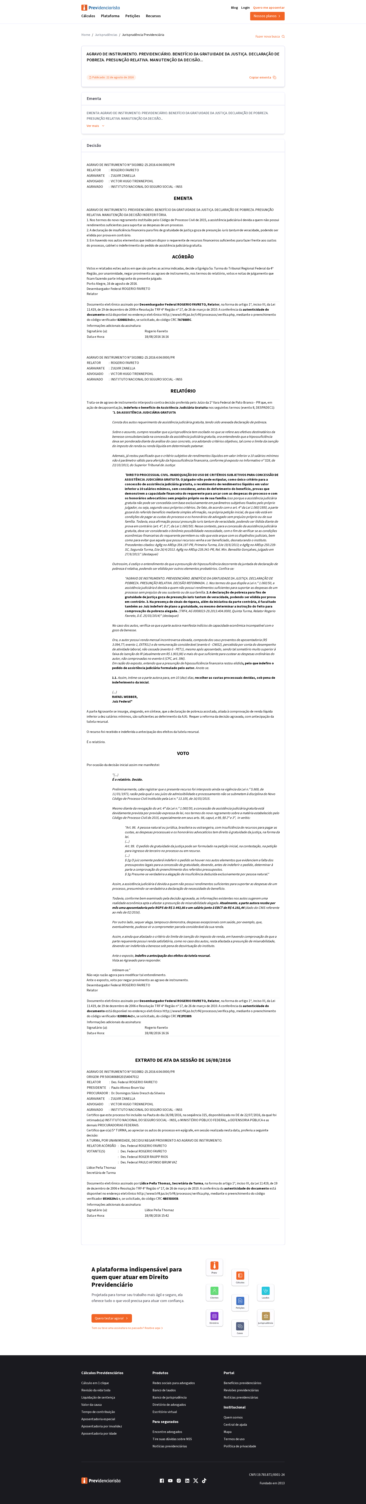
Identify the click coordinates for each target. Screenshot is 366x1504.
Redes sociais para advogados (173, 1383)
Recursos (153, 16)
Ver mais (93, 125)
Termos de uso (234, 1439)
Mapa (228, 1432)
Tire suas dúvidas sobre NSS (172, 1439)
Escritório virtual (164, 1412)
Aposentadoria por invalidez (101, 1426)
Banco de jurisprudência (169, 1397)
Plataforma (110, 16)
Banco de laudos (164, 1390)
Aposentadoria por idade (99, 1433)
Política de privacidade (240, 1446)
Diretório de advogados (169, 1405)
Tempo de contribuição (98, 1412)
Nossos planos (265, 16)
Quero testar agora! (109, 1318)
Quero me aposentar (269, 7)
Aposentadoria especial (98, 1419)
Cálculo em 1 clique (95, 1383)
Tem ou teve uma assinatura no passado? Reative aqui (126, 1328)
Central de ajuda (235, 1425)
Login (245, 7)
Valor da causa (91, 1405)
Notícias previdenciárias (169, 1446)
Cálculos (88, 16)
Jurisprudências (106, 34)
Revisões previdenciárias (241, 1390)
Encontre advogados (167, 1432)
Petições (132, 16)
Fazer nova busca (267, 36)
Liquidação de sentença (98, 1397)
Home (85, 34)
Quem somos (233, 1417)
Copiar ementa (260, 77)
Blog (234, 7)
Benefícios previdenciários (242, 1383)
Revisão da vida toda (95, 1390)
